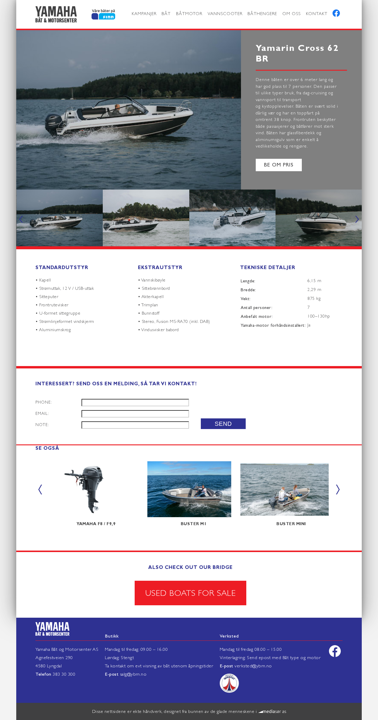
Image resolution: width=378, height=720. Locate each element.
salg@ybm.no (133, 674)
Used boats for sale (190, 593)
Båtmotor (189, 13)
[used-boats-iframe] (96, 14)
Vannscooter (225, 13)
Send (223, 423)
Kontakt (317, 13)
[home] (56, 14)
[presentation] (21, 218)
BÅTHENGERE (262, 13)
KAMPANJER (144, 13)
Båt (166, 13)
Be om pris (279, 165)
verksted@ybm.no (253, 666)
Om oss (291, 13)
